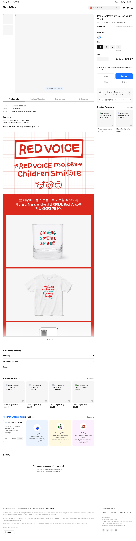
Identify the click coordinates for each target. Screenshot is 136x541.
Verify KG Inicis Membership (79, 523)
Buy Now (124, 76)
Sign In (117, 2)
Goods (14, 109)
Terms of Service (38, 508)
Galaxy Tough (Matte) (80, 405)
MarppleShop (7, 2)
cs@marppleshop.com (126, 521)
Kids (18, 109)
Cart (106, 76)
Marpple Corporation (9, 508)
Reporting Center (125, 512)
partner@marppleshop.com (114, 523)
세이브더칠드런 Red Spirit (19, 106)
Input (20, 438)
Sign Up (122, 2)
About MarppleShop (24, 508)
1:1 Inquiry (112, 512)
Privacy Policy (50, 508)
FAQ (104, 512)
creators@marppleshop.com (117, 525)
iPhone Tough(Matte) (11, 405)
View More (49, 339)
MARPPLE (16, 2)
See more (90, 379)
